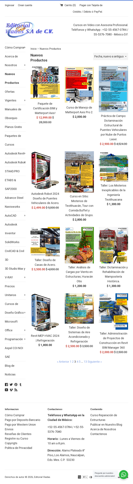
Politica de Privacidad (18, 448)
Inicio (33, 48)
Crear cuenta (25, 5)
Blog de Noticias (10, 370)
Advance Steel (14, 197)
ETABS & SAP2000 (11, 184)
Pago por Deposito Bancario (22, 420)
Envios (9, 429)
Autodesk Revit (15, 153)
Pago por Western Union (20, 424)
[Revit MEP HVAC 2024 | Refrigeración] (45, 312)
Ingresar (9, 5)
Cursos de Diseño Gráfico (15, 308)
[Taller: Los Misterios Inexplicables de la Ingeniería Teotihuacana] (113, 166)
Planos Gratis (13, 127)
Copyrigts (11, 443)
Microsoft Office (15, 326)
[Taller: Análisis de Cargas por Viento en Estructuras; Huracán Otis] (79, 245)
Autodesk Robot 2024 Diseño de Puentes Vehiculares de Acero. (45, 198)
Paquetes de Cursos (13, 140)
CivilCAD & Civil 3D (14, 255)
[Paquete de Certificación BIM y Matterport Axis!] (45, 83)
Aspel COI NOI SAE (14, 352)
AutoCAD (15, 215)
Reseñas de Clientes (18, 434)
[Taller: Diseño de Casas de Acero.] (45, 241)
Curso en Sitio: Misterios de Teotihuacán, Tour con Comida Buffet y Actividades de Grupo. (79, 206)
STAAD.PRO (12, 171)
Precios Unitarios (15, 291)
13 (85, 361)
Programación (15, 339)
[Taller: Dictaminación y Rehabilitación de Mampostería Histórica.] (113, 245)
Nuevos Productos (12, 78)
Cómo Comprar (15, 47)
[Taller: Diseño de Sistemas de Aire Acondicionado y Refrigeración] (79, 308)
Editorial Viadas (42, 477)
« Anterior (63, 361)
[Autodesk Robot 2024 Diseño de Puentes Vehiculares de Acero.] (45, 170)
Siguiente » (95, 361)
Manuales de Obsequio (13, 114)
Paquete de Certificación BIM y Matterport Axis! (45, 108)
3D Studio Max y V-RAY (15, 273)
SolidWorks (12, 242)
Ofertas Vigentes (15, 96)
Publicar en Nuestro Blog (106, 424)
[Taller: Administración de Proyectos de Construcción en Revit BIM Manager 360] (113, 311)
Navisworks (12, 206)
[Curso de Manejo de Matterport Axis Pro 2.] (79, 85)
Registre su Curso (16, 438)
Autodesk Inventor (11, 229)
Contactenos (98, 434)
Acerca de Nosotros (15, 61)
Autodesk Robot (15, 162)
